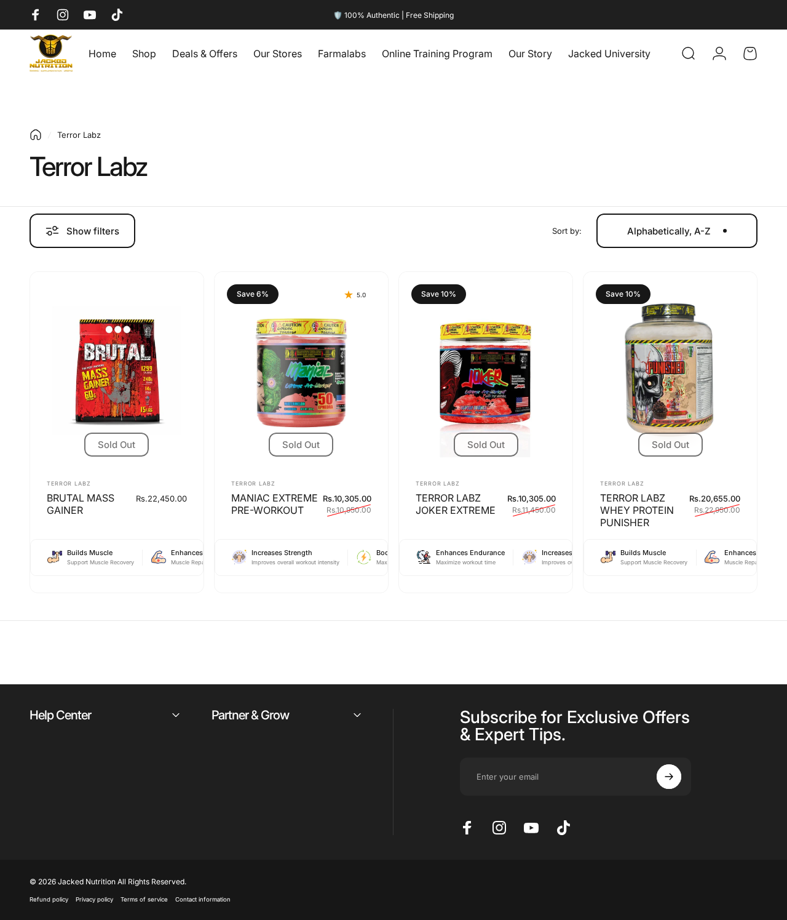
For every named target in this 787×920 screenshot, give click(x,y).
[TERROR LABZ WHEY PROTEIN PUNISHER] (670, 370)
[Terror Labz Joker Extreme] (485, 370)
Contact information (203, 899)
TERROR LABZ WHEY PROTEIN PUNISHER (637, 510)
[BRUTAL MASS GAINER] (117, 370)
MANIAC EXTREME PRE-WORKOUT (274, 504)
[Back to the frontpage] (36, 135)
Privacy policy (94, 899)
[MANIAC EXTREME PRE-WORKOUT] (301, 370)
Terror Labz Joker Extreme (456, 504)
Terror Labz (69, 483)
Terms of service (144, 899)
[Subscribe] (669, 776)
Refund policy (49, 899)
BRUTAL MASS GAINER (80, 504)
